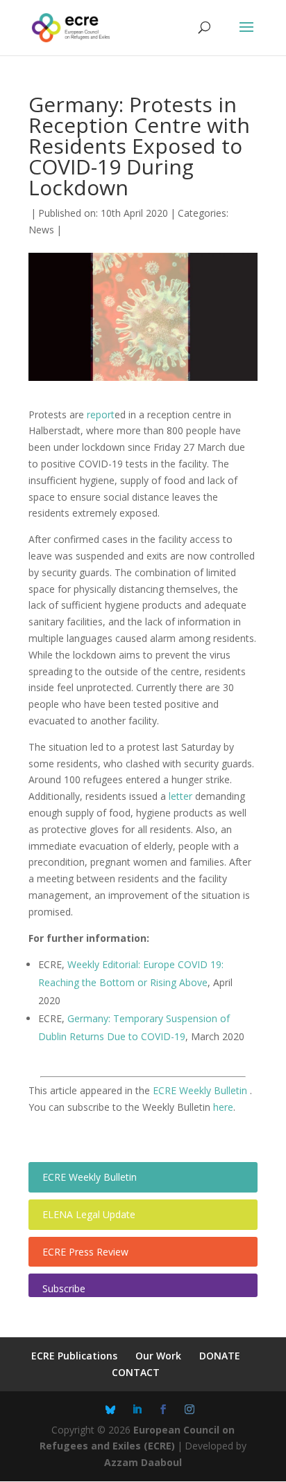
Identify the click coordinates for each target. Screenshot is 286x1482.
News (41, 229)
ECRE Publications (74, 1355)
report (101, 414)
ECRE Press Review (85, 1251)
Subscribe (63, 1288)
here (223, 1107)
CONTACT (136, 1372)
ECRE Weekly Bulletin (201, 1090)
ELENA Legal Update (88, 1214)
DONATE (219, 1355)
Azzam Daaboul (143, 1462)
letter (180, 796)
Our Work (158, 1355)
